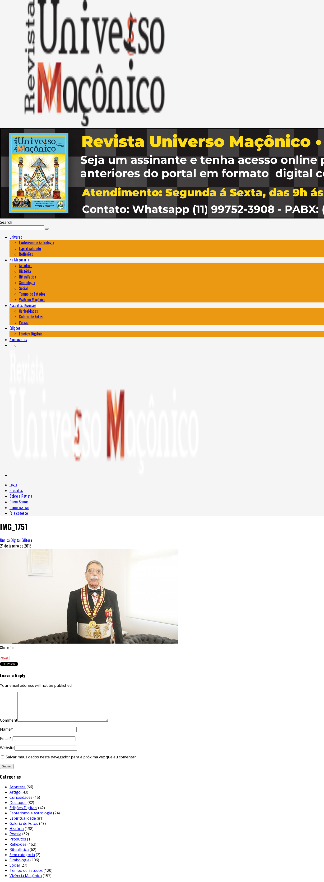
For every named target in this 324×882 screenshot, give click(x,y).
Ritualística (27, 277)
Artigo (15, 792)
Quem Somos (18, 502)
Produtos (16, 490)
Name (6, 729)
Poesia (23, 322)
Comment (8, 720)
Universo (15, 237)
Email (6, 738)
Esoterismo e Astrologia (36, 243)
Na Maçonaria (19, 260)
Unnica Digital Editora (16, 540)
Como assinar (19, 507)
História (25, 271)
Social (23, 288)
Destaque (18, 802)
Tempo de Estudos (32, 294)
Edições (14, 328)
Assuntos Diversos (22, 305)
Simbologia (27, 282)
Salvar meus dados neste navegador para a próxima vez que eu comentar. (71, 757)
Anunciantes (18, 339)
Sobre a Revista (20, 496)
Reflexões (26, 254)
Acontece (25, 265)
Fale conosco (18, 513)
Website (7, 747)
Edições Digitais (30, 334)
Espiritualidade (30, 248)
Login (13, 484)
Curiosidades (28, 311)
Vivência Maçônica (32, 299)
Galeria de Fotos (31, 317)
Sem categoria (22, 854)
